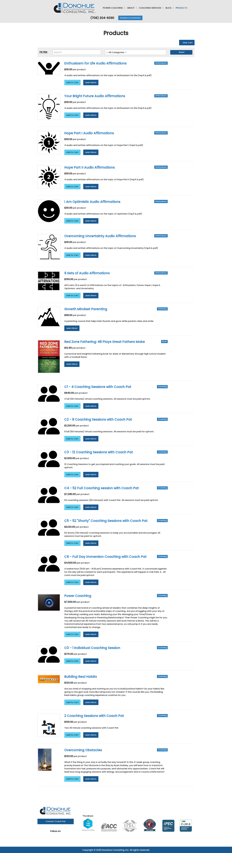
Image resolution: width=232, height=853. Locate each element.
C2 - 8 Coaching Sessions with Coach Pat (98, 419)
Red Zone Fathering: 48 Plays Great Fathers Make (104, 341)
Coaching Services (150, 7)
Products (181, 7)
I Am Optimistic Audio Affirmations (92, 201)
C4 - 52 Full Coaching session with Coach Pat (101, 488)
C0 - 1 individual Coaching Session (92, 648)
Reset (181, 52)
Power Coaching (113, 7)
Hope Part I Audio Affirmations (89, 133)
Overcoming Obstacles (83, 750)
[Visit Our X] (58, 834)
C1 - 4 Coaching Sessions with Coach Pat (97, 387)
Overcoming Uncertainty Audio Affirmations (100, 236)
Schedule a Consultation (130, 18)
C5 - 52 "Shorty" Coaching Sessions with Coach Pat (106, 520)
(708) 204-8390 (102, 18)
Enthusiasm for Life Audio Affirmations (95, 63)
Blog (168, 7)
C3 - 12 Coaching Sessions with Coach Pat (98, 452)
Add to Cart (72, 82)
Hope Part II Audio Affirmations (89, 167)
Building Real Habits (80, 676)
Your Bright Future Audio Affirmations (94, 96)
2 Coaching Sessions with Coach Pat (94, 716)
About (131, 7)
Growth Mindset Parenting (85, 309)
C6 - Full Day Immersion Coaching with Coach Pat (105, 556)
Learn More (90, 82)
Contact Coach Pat (56, 821)
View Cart (188, 42)
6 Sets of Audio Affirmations (87, 273)
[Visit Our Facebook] (53, 834)
